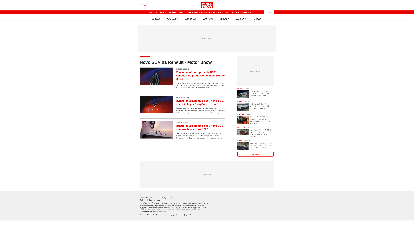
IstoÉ (150, 12)
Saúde (181, 12)
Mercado (224, 19)
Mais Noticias (255, 154)
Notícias (156, 19)
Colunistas (190, 19)
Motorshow (224, 12)
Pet (253, 12)
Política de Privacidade (147, 215)
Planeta (197, 12)
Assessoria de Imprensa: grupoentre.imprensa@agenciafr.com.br (176, 215)
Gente (189, 12)
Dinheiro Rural (170, 12)
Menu (215, 12)
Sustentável (244, 12)
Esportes (206, 12)
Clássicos (208, 19)
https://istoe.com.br (146, 211)
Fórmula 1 (258, 19)
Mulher (234, 12)
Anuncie (269, 12)
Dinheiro (159, 12)
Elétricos (241, 19)
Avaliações (172, 19)
